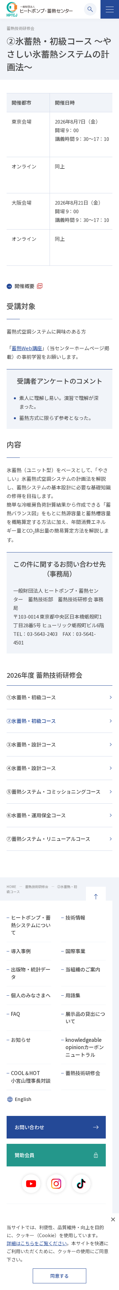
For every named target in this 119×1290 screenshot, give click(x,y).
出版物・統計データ (31, 973)
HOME (11, 886)
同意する (59, 1275)
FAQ (15, 1013)
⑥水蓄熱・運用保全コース (36, 815)
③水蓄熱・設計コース (31, 744)
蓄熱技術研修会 (36, 886)
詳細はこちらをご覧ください (37, 1243)
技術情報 (75, 917)
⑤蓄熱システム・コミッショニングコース (53, 791)
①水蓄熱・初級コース (31, 697)
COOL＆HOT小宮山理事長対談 (31, 1076)
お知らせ (21, 1039)
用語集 (72, 995)
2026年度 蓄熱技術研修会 (44, 675)
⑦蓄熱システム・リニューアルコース (48, 838)
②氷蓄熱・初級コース (31, 720)
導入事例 (21, 950)
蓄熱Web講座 (27, 348)
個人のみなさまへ (31, 995)
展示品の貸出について (85, 1017)
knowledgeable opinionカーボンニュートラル (84, 1047)
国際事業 (75, 950)
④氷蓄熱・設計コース (31, 767)
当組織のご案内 (82, 969)
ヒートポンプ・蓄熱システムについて (31, 925)
